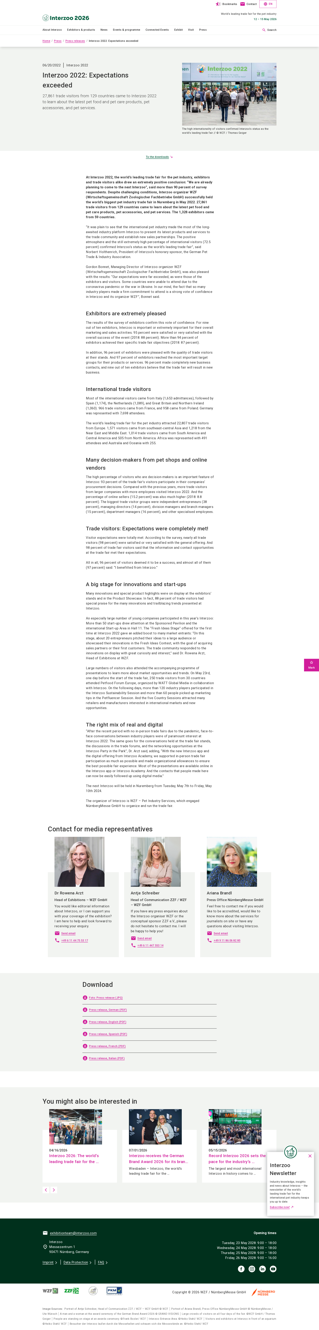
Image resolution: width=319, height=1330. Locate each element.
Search (269, 30)
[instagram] (252, 1269)
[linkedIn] (262, 1269)
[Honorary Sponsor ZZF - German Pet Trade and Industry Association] (74, 1291)
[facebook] (241, 1269)
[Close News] (290, 1152)
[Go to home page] (70, 12)
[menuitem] (55, 30)
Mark (311, 664)
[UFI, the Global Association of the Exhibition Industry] (95, 1291)
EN (268, 4)
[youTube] (273, 1269)
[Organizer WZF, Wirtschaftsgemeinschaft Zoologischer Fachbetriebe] (53, 1291)
